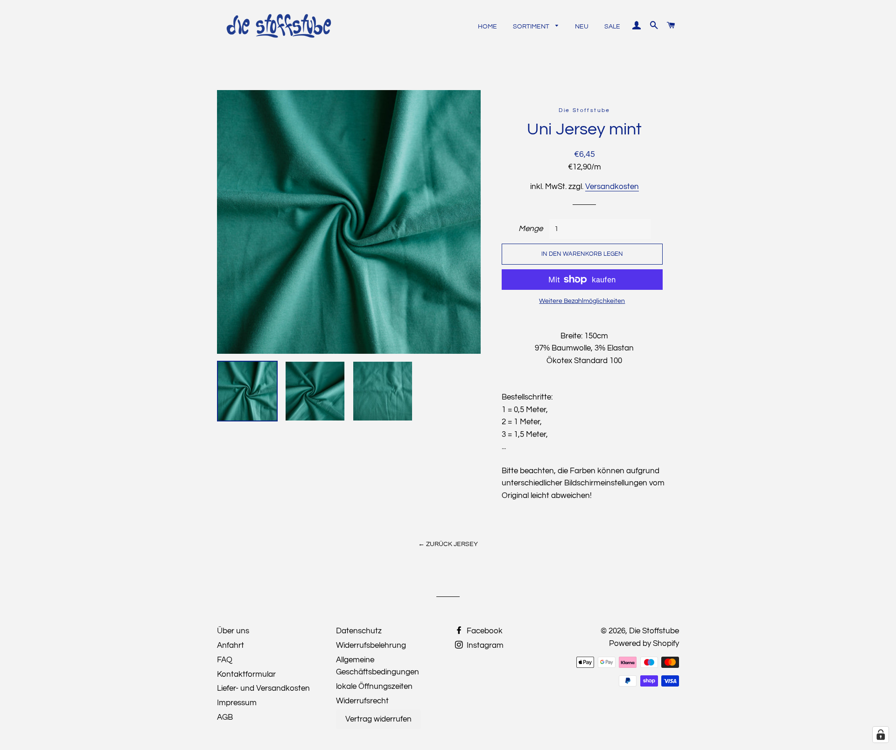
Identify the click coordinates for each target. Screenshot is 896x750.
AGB (225, 717)
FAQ (224, 660)
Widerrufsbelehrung (371, 645)
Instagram (484, 645)
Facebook (484, 631)
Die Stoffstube (654, 631)
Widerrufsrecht (362, 701)
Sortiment (532, 26)
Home (487, 26)
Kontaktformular (246, 674)
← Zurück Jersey (448, 544)
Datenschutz (359, 631)
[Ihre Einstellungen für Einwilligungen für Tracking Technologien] (881, 735)
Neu (581, 26)
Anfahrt (230, 645)
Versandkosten (612, 186)
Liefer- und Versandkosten (263, 688)
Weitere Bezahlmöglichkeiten (582, 301)
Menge (530, 228)
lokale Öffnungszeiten (374, 686)
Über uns (233, 631)
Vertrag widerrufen (378, 719)
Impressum (237, 703)
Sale (612, 26)
